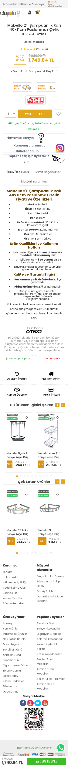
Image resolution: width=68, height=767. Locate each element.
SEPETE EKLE (36, 114)
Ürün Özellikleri (18, 172)
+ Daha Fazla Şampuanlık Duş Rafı (34, 71)
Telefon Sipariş (51, 358)
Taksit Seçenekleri (47, 172)
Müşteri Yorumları (34, 181)
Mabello (38, 42)
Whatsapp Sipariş (19, 358)
